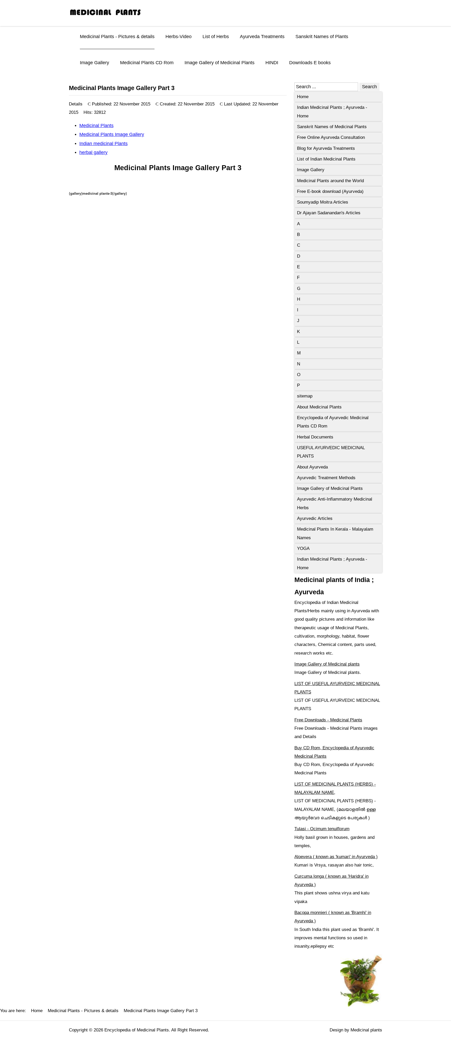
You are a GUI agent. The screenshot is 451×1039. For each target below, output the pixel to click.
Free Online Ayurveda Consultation (331, 137)
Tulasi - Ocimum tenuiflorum (321, 828)
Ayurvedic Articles (315, 518)
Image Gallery (94, 62)
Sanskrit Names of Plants (321, 36)
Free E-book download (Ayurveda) (330, 191)
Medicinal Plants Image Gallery (111, 134)
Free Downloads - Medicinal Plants (328, 719)
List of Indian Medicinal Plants (326, 159)
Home (302, 96)
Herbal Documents (315, 437)
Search (369, 86)
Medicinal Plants (96, 125)
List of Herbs (216, 36)
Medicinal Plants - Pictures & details (117, 36)
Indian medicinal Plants (103, 143)
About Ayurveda (312, 467)
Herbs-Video (178, 36)
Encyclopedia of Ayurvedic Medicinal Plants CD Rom (333, 422)
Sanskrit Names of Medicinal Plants (332, 126)
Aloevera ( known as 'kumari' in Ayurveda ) (336, 856)
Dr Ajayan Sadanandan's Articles (328, 212)
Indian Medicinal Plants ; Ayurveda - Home (332, 111)
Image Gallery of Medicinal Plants (219, 62)
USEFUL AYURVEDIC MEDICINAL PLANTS (331, 452)
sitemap (304, 396)
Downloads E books (310, 62)
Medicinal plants (366, 1030)
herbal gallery (93, 152)
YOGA (303, 548)
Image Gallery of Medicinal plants (327, 664)
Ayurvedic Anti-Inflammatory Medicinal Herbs (334, 503)
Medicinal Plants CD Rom (147, 62)
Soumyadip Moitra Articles (322, 202)
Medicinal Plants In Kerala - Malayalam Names (335, 533)
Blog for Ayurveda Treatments (326, 148)
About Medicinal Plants (319, 407)
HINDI (271, 62)
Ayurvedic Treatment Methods (326, 477)
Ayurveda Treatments (262, 36)
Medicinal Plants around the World (330, 180)
